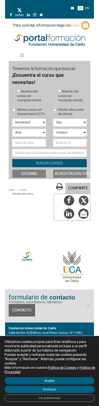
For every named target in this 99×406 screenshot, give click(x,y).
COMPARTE (78, 188)
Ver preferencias (49, 398)
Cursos (22, 189)
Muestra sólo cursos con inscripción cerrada (70, 96)
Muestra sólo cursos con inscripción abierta (29, 96)
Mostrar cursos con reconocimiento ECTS (30, 112)
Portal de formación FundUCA (49, 40)
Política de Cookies (62, 368)
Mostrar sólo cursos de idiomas (71, 112)
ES (80, 8)
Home (12, 189)
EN (87, 8)
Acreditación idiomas (71, 173)
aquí (76, 25)
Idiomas (29, 173)
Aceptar (49, 380)
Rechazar (49, 389)
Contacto (21, 310)
